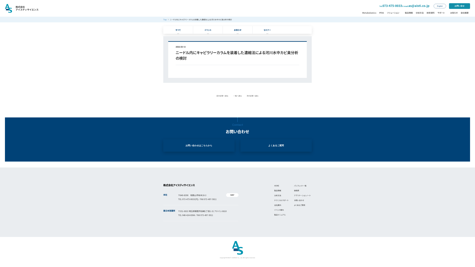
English (440, 6)
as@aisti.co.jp (415, 5)
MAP (232, 195)
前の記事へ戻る (222, 96)
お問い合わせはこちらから (199, 145)
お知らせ (237, 29)
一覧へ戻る (237, 96)
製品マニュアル (280, 214)
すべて (178, 29)
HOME (276, 185)
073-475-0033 (390, 5)
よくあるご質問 (276, 145)
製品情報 (277, 190)
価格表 (296, 190)
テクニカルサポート (281, 200)
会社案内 (277, 205)
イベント (208, 29)
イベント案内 (279, 210)
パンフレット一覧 (300, 185)
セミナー (267, 29)
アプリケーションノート (302, 195)
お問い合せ (459, 6)
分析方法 (277, 195)
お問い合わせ (299, 200)
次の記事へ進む (253, 96)
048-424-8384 (188, 215)
